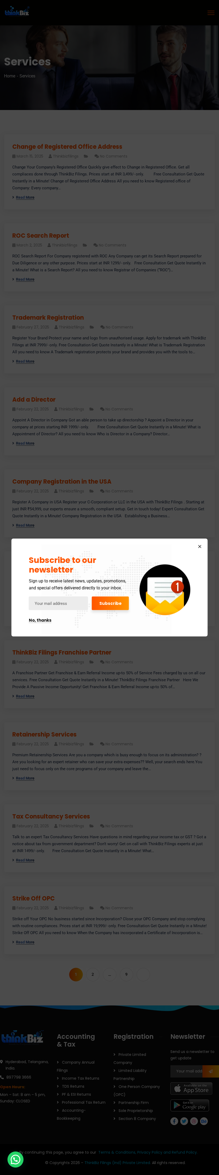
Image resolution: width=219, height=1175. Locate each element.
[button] (15, 1160)
